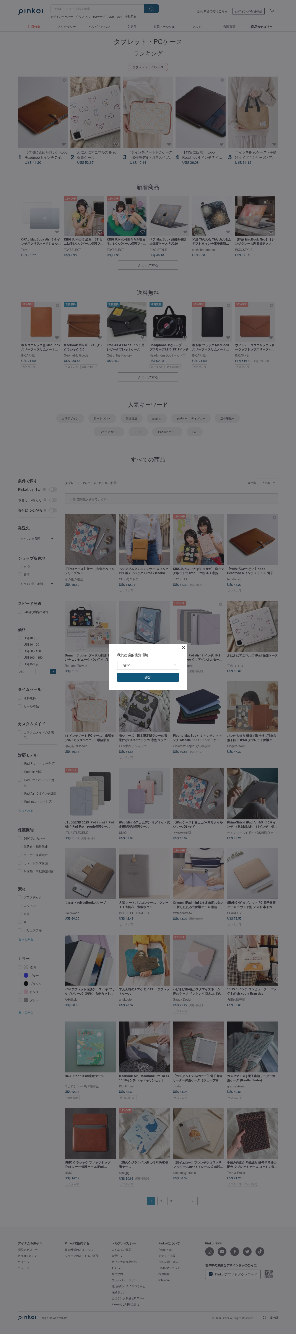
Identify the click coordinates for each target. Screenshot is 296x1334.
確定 (148, 677)
